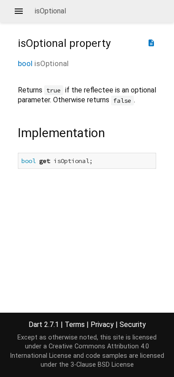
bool (25, 63)
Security (133, 324)
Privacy (102, 324)
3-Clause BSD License (102, 365)
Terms (75, 324)
